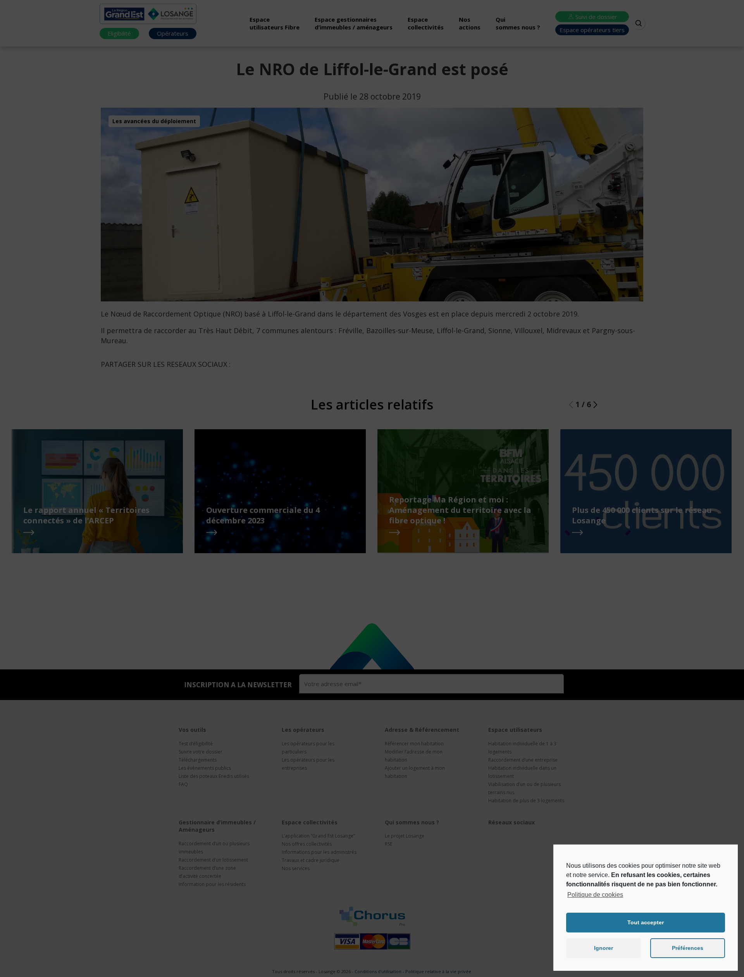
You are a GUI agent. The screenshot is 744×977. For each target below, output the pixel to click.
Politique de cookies (595, 894)
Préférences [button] (687, 948)
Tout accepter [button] (645, 922)
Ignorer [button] (603, 948)
